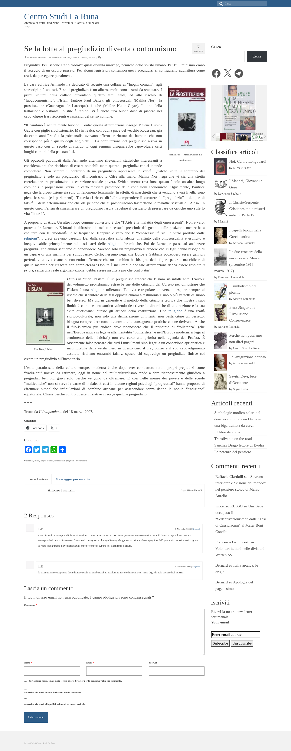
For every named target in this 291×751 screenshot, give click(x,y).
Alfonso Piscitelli (37, 57)
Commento (30, 605)
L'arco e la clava (79, 57)
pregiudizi (70, 461)
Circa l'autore (37, 479)
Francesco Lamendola (231, 277)
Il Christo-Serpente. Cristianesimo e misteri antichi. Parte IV (247, 208)
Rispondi (196, 529)
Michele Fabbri (242, 167)
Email (90, 662)
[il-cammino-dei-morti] (239, 136)
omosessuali (59, 461)
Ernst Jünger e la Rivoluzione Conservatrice (242, 313)
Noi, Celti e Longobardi (247, 161)
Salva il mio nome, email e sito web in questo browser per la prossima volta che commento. (75, 680)
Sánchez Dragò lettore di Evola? (239, 445)
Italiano (66, 57)
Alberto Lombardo (244, 298)
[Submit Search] (220, 3)
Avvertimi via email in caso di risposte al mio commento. (53, 692)
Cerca (216, 47)
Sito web (153, 662)
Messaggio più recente (72, 479)
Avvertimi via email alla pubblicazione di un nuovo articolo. (55, 704)
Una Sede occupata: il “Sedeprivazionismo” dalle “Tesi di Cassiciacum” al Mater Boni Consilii (240, 519)
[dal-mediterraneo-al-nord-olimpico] (254, 136)
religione (97, 289)
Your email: (220, 622)
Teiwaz (92, 57)
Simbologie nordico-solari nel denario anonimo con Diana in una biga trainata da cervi (237, 419)
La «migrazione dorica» (247, 357)
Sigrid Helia (240, 389)
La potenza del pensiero (232, 452)
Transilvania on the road (233, 439)
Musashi (223, 221)
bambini (29, 461)
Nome (28, 662)
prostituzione (81, 461)
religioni (30, 238)
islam (37, 461)
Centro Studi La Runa (61, 16)
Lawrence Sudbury (229, 193)
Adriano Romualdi (244, 243)
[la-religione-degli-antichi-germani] (223, 136)
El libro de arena (227, 432)
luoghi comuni (46, 461)
